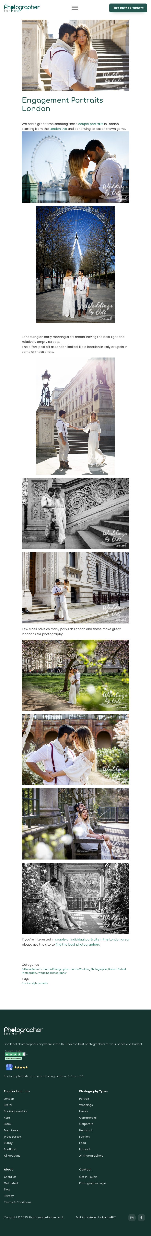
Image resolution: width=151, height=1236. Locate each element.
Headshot (85, 1130)
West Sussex (12, 1137)
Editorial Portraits (32, 969)
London (9, 1099)
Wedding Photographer (52, 973)
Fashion (84, 1137)
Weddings (86, 1105)
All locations (12, 1156)
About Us (10, 1177)
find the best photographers (78, 944)
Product (84, 1149)
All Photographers (91, 1156)
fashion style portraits (35, 983)
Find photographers (128, 8)
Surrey (8, 1143)
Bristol (8, 1105)
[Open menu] (75, 7)
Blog (7, 1189)
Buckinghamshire (16, 1111)
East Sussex (12, 1130)
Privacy (9, 1196)
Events (83, 1111)
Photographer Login (92, 1183)
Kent (7, 1118)
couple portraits (90, 124)
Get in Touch (88, 1177)
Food (82, 1143)
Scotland (10, 1149)
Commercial (88, 1118)
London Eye (58, 129)
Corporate (86, 1124)
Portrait (84, 1099)
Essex (7, 1124)
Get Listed (11, 1183)
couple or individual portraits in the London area (92, 939)
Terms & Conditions (17, 1202)
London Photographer (56, 969)
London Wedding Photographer (88, 969)
